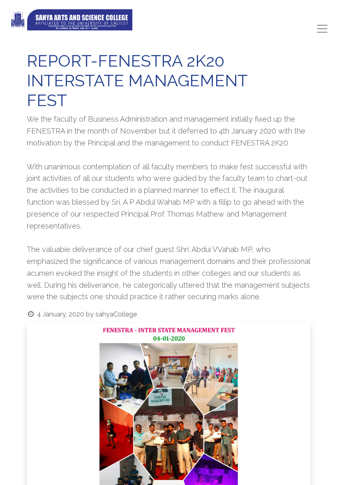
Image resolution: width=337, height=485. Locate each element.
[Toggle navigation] (322, 28)
